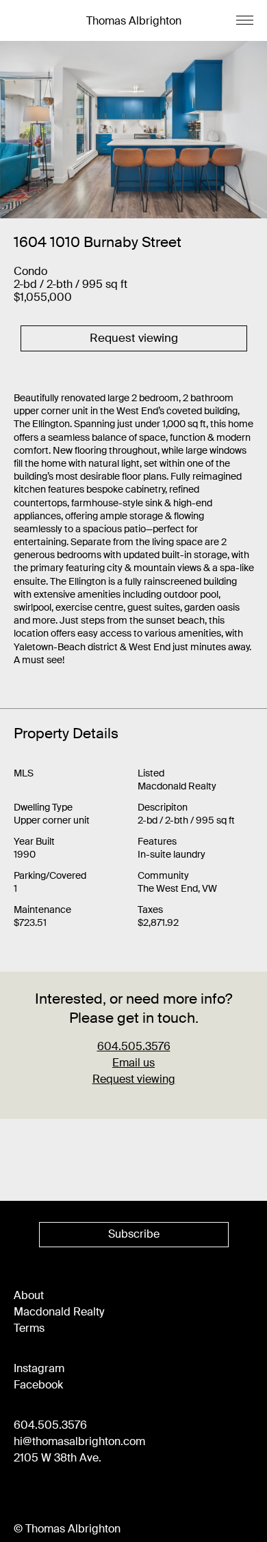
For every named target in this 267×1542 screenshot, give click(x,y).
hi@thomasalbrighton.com (79, 1441)
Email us (133, 1063)
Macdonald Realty (59, 1312)
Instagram (39, 1368)
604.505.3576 (50, 1425)
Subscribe (134, 1234)
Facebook (38, 1385)
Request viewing (133, 1079)
